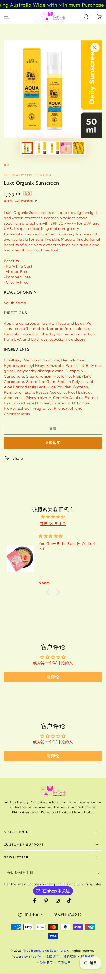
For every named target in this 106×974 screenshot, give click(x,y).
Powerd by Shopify (26, 956)
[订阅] (99, 872)
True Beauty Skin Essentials (27, 175)
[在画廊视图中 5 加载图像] (78, 148)
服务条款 (87, 956)
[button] (86, 16)
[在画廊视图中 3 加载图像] (53, 148)
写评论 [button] (53, 676)
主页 (7, 164)
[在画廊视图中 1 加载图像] (27, 148)
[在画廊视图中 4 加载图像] (66, 148)
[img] (53, 516)
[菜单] (6, 16)
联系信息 (64, 963)
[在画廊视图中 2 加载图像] (40, 148)
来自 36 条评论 (53, 523)
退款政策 (52, 956)
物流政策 (46, 963)
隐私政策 (69, 956)
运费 (35, 201)
